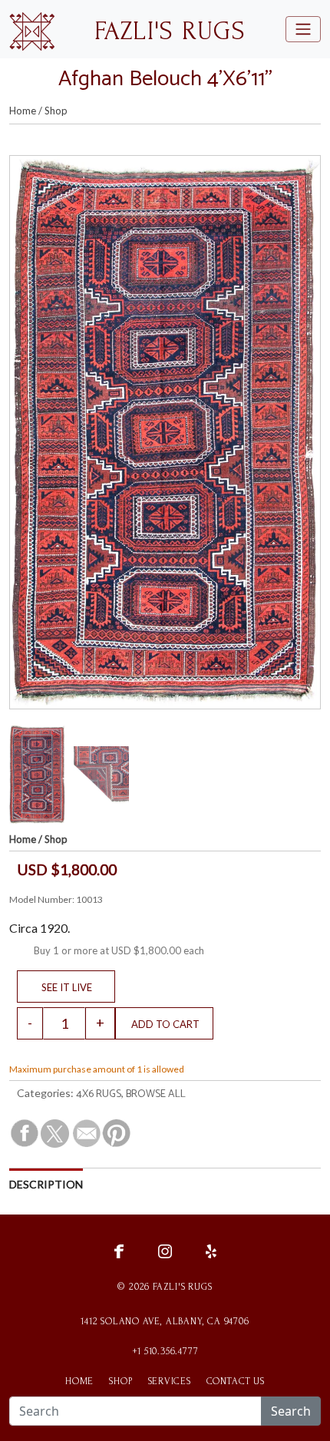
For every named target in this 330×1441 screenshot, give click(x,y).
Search (291, 1411)
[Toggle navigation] (303, 29)
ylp (211, 1250)
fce (119, 1250)
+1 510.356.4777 (165, 1351)
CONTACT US (235, 1381)
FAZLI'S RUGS (169, 31)
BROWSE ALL (156, 1094)
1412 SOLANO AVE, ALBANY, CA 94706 (165, 1321)
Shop (56, 110)
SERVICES (169, 1381)
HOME (79, 1381)
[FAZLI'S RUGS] (31, 29)
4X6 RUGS (98, 1094)
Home (22, 110)
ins (165, 1250)
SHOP (120, 1381)
